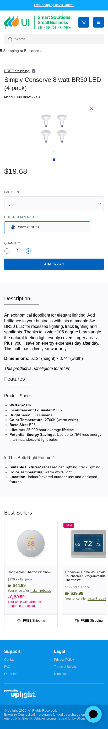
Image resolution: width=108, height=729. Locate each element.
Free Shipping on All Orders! (54, 5)
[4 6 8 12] (54, 203)
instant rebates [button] (40, 590)
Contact (9, 660)
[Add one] (28, 251)
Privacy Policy (64, 660)
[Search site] (54, 39)
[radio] (47, 227)
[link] (31, 574)
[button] (54, 51)
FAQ (7, 667)
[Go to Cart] (83, 22)
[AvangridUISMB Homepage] (37, 22)
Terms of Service (66, 667)
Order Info (11, 674)
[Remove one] (6, 251)
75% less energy (87, 434)
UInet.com (61, 674)
